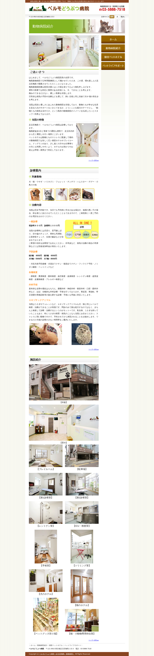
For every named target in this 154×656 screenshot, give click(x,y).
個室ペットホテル (56, 645)
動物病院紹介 (42, 645)
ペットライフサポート (72, 645)
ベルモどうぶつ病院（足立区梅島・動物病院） (57, 654)
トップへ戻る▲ (94, 160)
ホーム (33, 645)
